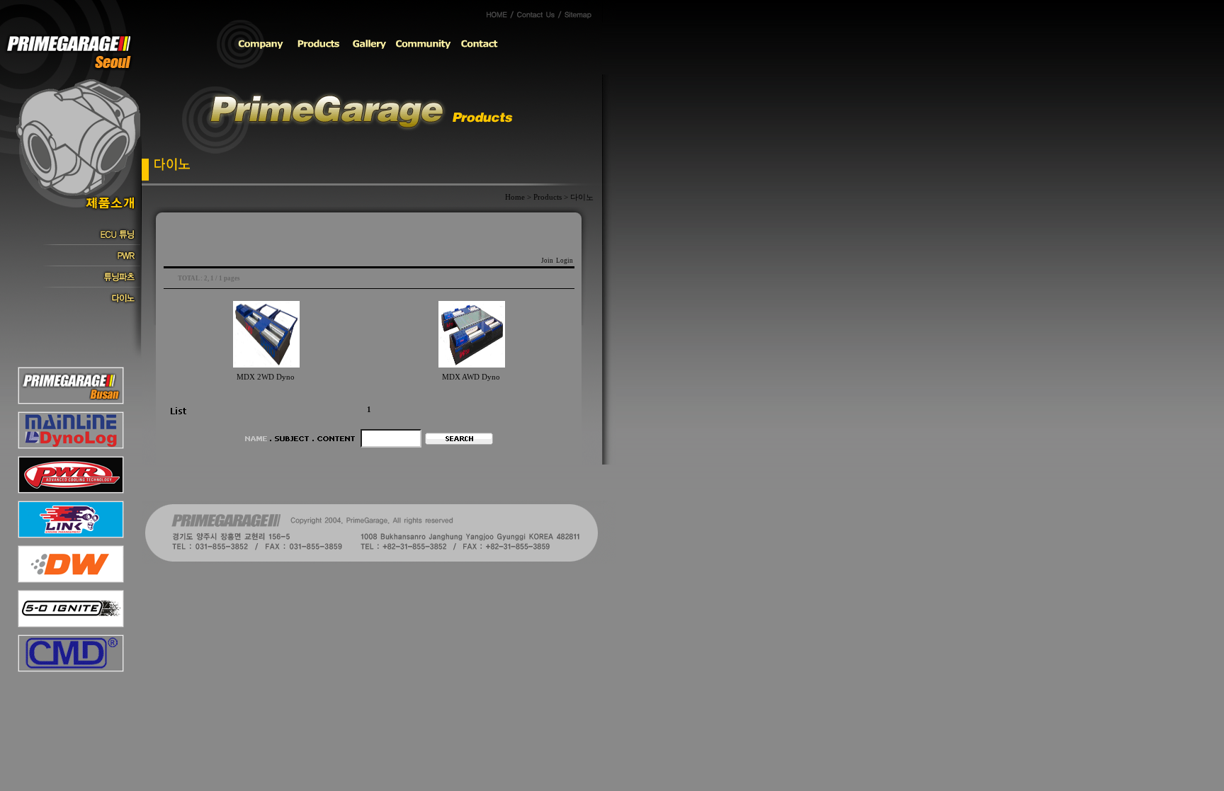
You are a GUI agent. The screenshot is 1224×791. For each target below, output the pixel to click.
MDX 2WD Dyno (266, 377)
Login (564, 260)
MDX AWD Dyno (471, 377)
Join (547, 260)
